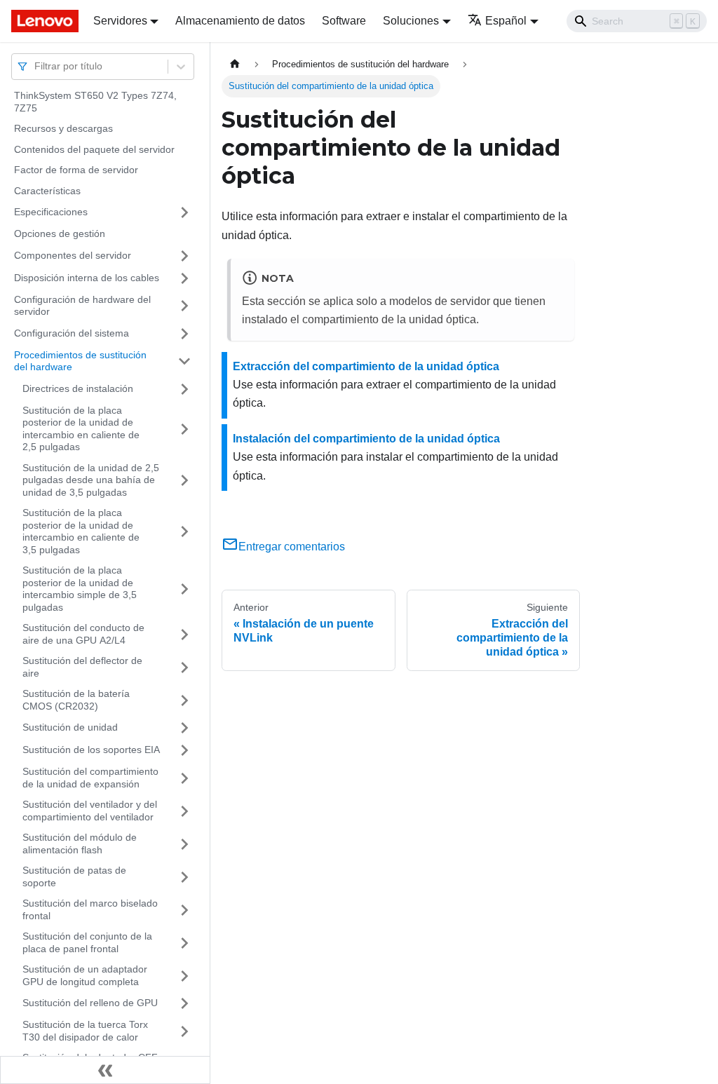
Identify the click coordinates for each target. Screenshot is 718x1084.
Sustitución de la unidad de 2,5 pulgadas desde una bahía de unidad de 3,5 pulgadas (90, 480)
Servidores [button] (120, 21)
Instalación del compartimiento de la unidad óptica (366, 439)
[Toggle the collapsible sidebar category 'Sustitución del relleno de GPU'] (184, 1003)
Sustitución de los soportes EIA (91, 749)
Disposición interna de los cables (86, 277)
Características (47, 190)
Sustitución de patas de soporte (74, 876)
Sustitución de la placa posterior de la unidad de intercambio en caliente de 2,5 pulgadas (81, 429)
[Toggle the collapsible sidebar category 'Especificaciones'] (184, 212)
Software (344, 21)
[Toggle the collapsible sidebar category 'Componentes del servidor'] (184, 256)
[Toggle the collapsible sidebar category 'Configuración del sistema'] (184, 334)
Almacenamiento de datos (240, 21)
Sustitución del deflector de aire (82, 667)
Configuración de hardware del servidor (82, 306)
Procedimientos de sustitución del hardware (80, 361)
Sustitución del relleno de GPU (90, 1002)
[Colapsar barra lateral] (105, 1070)
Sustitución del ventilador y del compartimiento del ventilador (89, 810)
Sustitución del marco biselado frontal (90, 909)
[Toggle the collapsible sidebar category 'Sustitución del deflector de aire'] (184, 667)
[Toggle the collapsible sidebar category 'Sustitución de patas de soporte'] (184, 876)
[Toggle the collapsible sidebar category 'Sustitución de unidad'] (184, 728)
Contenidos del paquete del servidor (94, 149)
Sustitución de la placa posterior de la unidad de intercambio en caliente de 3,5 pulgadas (81, 531)
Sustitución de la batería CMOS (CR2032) (76, 700)
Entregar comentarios (291, 547)
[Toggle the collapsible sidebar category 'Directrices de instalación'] (184, 389)
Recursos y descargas (63, 128)
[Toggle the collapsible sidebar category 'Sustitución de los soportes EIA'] (184, 750)
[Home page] (235, 64)
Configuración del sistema (71, 333)
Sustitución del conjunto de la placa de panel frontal (87, 942)
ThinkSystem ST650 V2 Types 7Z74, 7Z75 (95, 102)
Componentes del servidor (72, 255)
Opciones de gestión (59, 233)
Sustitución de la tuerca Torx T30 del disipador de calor (85, 1031)
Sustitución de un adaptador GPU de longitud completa (84, 975)
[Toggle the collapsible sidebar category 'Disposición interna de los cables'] (184, 278)
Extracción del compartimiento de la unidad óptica (366, 366)
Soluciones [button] (411, 21)
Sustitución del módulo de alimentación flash (79, 843)
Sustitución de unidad (70, 727)
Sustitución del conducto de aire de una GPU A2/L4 (83, 634)
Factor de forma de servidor (76, 169)
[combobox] (35, 66)
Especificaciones (51, 211)
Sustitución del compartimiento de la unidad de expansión (90, 778)
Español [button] (506, 21)
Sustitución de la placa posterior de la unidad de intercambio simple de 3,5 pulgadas (79, 588)
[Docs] (42, 21)
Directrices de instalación (77, 388)
